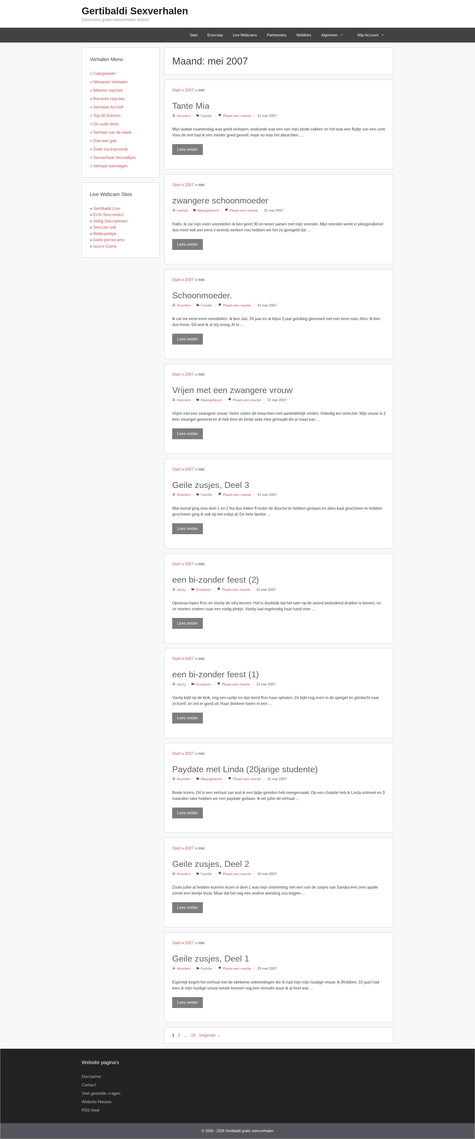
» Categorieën (103, 73)
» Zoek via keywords (109, 149)
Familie (206, 116)
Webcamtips (104, 233)
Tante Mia (190, 105)
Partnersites (276, 35)
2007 (189, 90)
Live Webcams (245, 35)
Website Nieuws (97, 1101)
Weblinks (303, 35)
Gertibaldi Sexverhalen (135, 10)
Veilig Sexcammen (110, 221)
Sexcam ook (104, 227)
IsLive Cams (105, 246)
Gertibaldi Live (106, 208)
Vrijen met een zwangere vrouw (232, 390)
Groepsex (203, 589)
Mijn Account (367, 35)
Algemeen (329, 35)
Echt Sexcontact (108, 214)
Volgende (210, 1035)
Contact (89, 1085)
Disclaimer (91, 1076)
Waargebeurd (208, 210)
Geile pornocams (109, 240)
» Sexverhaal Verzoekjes (113, 157)
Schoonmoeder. (202, 295)
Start (193, 35)
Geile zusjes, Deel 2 (210, 864)
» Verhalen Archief (106, 107)
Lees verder (187, 149)
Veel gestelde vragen (101, 1093)
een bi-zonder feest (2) (215, 579)
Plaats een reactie (237, 116)
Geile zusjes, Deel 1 (210, 958)
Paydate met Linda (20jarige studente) (245, 769)
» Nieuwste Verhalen (109, 82)
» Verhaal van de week (111, 132)
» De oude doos (104, 124)
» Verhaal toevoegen (108, 166)
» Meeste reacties (106, 90)
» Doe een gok (103, 140)
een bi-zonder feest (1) (215, 674)
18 (194, 1035)
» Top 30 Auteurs (105, 115)
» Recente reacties (107, 98)
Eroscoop (215, 35)
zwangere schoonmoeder (220, 200)
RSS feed (90, 1110)
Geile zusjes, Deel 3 (210, 485)
